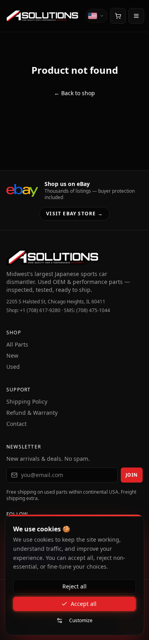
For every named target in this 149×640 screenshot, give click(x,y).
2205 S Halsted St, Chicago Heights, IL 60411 (55, 302)
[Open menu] (136, 16)
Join (132, 474)
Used (13, 366)
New (12, 355)
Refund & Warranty (32, 412)
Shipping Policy (26, 401)
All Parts (17, 344)
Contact (16, 423)
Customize (81, 620)
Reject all (74, 586)
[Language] (96, 16)
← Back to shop (74, 93)
